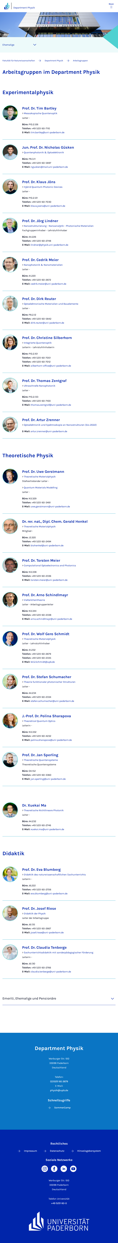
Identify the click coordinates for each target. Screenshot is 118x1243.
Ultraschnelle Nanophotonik (39, 385)
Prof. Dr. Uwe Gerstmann (43, 471)
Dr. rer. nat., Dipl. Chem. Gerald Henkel (55, 521)
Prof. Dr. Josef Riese (39, 908)
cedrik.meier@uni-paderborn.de (48, 283)
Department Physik (24, 7)
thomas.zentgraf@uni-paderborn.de (51, 404)
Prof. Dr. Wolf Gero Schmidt (45, 634)
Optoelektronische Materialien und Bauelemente (51, 303)
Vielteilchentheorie (34, 599)
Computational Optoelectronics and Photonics (50, 565)
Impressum (30, 1150)
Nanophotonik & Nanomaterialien (43, 264)
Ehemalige (8, 44)
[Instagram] (44, 1168)
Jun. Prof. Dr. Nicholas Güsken (48, 147)
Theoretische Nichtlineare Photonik (44, 810)
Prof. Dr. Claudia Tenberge (44, 947)
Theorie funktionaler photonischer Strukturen (49, 681)
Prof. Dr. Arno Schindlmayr (45, 595)
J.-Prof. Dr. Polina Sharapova (46, 716)
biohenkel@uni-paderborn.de (47, 545)
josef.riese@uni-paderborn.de (47, 932)
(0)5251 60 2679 (59, 1081)
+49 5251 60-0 (59, 1203)
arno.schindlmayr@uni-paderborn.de (51, 618)
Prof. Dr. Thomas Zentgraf (44, 381)
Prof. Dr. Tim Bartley (39, 108)
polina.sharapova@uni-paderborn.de (51, 739)
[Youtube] (73, 1168)
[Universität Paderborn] (59, 1221)
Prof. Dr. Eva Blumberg (41, 869)
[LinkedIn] (64, 1168)
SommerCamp (62, 1107)
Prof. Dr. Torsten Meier (41, 560)
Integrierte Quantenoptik (38, 342)
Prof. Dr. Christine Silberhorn (47, 338)
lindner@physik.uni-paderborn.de (49, 244)
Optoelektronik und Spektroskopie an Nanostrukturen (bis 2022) (60, 424)
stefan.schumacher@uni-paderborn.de (52, 701)
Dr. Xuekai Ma (34, 805)
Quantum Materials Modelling (40, 487)
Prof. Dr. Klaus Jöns (38, 182)
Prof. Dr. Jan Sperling (40, 755)
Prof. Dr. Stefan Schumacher (46, 677)
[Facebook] (54, 1168)
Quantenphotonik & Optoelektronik (44, 152)
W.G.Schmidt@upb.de (43, 661)
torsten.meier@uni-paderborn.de (49, 579)
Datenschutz (57, 1150)
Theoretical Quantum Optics (39, 721)
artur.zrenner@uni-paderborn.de (49, 431)
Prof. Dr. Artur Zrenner (41, 420)
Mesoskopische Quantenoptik (40, 113)
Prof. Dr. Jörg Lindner (40, 221)
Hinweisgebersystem (89, 1150)
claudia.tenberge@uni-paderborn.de (51, 971)
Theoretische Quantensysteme (41, 759)
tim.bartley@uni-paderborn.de (47, 132)
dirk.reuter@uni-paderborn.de (47, 322)
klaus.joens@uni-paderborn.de (48, 205)
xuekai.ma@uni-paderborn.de (47, 829)
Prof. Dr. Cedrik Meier (40, 260)
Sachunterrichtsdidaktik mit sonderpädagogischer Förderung (58, 952)
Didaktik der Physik (35, 913)
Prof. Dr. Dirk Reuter (39, 299)
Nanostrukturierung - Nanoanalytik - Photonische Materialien (59, 225)
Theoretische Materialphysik (40, 476)
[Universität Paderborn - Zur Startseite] (6, 6)
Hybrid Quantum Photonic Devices (43, 186)
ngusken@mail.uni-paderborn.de (49, 166)
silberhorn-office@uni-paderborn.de (51, 365)
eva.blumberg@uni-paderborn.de (49, 893)
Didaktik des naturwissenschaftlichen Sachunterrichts (55, 874)
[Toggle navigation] (35, 45)
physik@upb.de (59, 1090)
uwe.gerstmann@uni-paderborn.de (50, 506)
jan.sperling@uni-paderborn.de (48, 778)
